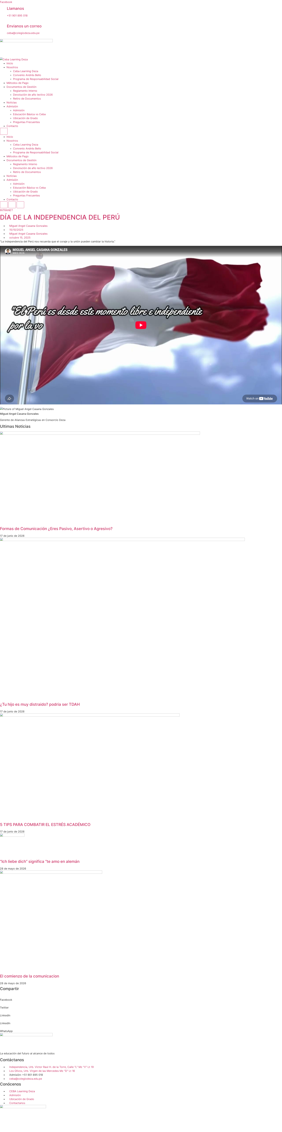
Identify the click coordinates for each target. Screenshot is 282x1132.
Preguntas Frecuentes (26, 122)
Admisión (12, 106)
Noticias (12, 102)
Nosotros (12, 67)
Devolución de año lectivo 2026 (33, 94)
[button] (141, 998)
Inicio (10, 63)
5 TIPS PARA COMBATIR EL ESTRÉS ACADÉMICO (45, 824)
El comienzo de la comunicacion (29, 976)
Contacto (12, 126)
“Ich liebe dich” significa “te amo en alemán (39, 861)
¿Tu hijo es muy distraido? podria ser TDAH (40, 704)
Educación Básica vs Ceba (29, 114)
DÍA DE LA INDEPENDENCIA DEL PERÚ (60, 217)
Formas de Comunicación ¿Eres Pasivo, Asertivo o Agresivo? (56, 528)
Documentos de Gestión (21, 86)
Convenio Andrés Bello (27, 75)
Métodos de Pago (18, 83)
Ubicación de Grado (25, 118)
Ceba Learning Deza (25, 71)
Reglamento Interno (25, 90)
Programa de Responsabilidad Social (35, 79)
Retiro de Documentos (27, 98)
